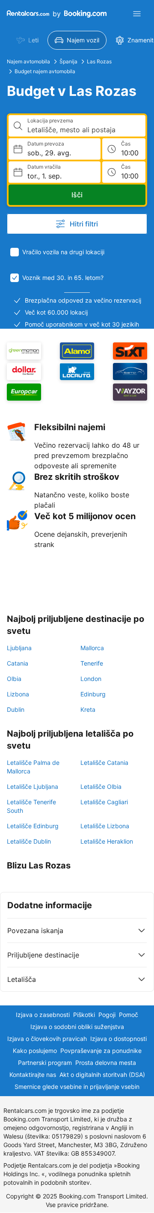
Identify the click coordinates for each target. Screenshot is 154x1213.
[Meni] (137, 13)
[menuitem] (27, 40)
